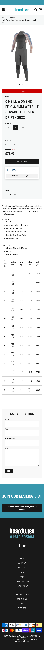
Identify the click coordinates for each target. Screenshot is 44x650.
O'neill (7, 97)
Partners (22, 608)
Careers (22, 603)
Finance (22, 577)
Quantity (8, 140)
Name (7, 419)
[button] (19, 84)
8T (23, 127)
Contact (22, 563)
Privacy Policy (22, 586)
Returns (22, 572)
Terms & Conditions (21, 582)
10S (9, 133)
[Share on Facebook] (6, 194)
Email (6, 429)
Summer (12, 18)
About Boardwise (22, 594)
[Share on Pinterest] (15, 194)
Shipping (22, 568)
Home (3, 18)
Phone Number (10, 439)
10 (31, 127)
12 (17, 133)
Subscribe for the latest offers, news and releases (22, 508)
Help (22, 559)
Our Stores (22, 599)
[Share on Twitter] (11, 194)
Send (8, 471)
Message (8, 448)
